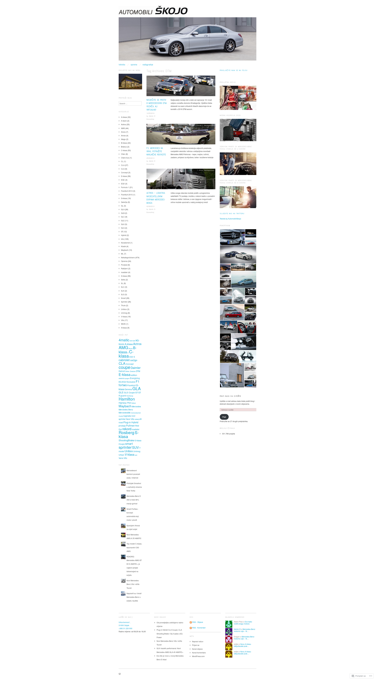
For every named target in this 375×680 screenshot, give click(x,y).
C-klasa (124, 150)
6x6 (134, 341)
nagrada (127, 415)
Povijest (124, 265)
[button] (232, 237)
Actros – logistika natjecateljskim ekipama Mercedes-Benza (155, 197)
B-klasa (124, 143)
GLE (123, 220)
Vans (121, 458)
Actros (201, 170)
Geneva (128, 389)
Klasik (123, 246)
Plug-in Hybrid (130, 422)
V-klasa (124, 316)
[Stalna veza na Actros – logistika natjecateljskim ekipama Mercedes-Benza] (180, 179)
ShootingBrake (126, 440)
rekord (126, 428)
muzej (121, 416)
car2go (133, 360)
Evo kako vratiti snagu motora (243, 622)
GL (122, 205)
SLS (122, 294)
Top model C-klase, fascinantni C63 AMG (134, 547)
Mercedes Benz (126, 409)
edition (134, 375)
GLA (123, 209)
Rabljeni (124, 268)
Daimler (136, 367)
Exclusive (131, 381)
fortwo (123, 385)
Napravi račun (197, 641)
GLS (123, 228)
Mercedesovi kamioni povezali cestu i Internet (133, 474)
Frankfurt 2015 (127, 194)
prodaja (122, 425)
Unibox (124, 309)
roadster (124, 272)
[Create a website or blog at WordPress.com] (120, 674)
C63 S (132, 356)
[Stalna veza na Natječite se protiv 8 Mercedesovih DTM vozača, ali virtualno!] (180, 86)
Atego (123, 139)
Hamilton (127, 399)
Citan (123, 154)
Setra (123, 279)
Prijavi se (195, 645)
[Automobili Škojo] (187, 40)
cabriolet (124, 360)
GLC (123, 216)
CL (122, 161)
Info (202, 77)
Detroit (122, 371)
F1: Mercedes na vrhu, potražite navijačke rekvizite (156, 151)
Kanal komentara (199, 652)
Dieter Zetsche (130, 371)
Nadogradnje (148, 64)
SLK (122, 290)
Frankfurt (131, 385)
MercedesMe (125, 412)
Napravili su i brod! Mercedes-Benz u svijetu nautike (134, 597)
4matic (124, 339)
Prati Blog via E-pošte (230, 396)
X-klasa (124, 327)
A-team (124, 120)
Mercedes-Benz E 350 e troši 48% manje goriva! (134, 500)
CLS (123, 169)
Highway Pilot (125, 402)
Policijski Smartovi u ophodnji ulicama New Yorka (134, 487)
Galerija (124, 202)
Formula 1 (199, 125)
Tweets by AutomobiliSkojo (230, 218)
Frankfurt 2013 (127, 191)
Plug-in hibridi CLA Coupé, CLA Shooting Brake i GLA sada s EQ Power (169, 633)
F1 (137, 381)
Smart (123, 298)
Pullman (130, 425)
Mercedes (136, 406)
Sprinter (124, 301)
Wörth (123, 324)
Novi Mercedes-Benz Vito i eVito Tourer (133, 584)
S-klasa (124, 276)
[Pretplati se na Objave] (191, 622)
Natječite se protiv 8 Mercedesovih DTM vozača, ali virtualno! (156, 104)
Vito (122, 320)
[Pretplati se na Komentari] (191, 627)
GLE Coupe (129, 392)
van (136, 455)
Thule (123, 305)
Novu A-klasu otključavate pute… (242, 645)
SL (122, 283)
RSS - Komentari (199, 627)
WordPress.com (198, 656)
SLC (123, 287)
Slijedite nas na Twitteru (232, 213)
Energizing (135, 378)
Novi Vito (130, 419)
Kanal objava (197, 649)
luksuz (134, 403)
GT (122, 231)
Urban (121, 454)
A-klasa (124, 117)
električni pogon (124, 378)
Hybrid (123, 235)
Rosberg (126, 432)
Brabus (124, 146)
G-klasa (124, 198)
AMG (193, 125)
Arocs (123, 132)
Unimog (124, 313)
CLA (123, 165)
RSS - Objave (197, 622)
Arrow (123, 135)
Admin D (152, 116)
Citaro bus (125, 157)
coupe (124, 367)
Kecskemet (125, 242)
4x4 (131, 341)
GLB (123, 213)
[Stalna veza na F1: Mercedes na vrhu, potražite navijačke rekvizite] (180, 135)
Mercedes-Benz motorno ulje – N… (244, 630)
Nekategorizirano (209, 77)
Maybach (124, 250)
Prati (224, 417)
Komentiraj (150, 119)
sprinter (125, 447)
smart (129, 443)
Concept (124, 172)
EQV (123, 183)
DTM (138, 371)
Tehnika (122, 64)
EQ (120, 381)
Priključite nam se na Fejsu (233, 70)
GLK (123, 224)
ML (122, 253)
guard (123, 395)
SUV (135, 447)
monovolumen (136, 413)
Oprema (134, 64)
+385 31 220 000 (125, 628)
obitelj (137, 419)
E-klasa (124, 176)
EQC (123, 179)
